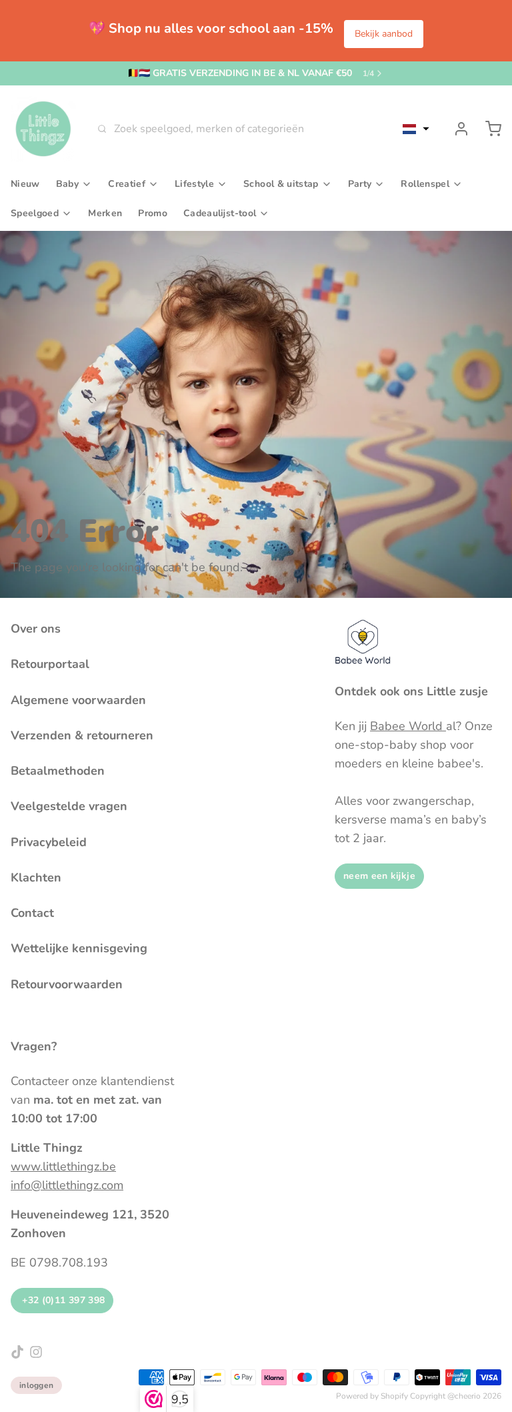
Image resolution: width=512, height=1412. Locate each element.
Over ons (36, 629)
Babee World (408, 726)
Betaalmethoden (58, 771)
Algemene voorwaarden (78, 700)
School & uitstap (281, 184)
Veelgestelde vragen (69, 806)
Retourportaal (50, 664)
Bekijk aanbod (384, 33)
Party (360, 184)
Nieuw (25, 184)
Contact (32, 913)
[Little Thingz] (43, 128)
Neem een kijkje (379, 875)
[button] (416, 129)
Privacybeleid (49, 842)
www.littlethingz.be (63, 1166)
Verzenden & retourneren (82, 735)
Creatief (126, 184)
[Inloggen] (456, 129)
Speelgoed (35, 213)
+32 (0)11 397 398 (62, 1300)
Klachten (36, 877)
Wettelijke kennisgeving (79, 948)
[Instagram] (36, 1352)
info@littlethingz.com (67, 1185)
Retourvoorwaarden (67, 984)
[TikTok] (17, 1352)
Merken (105, 213)
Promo (152, 213)
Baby (67, 184)
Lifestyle (194, 184)
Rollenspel (425, 184)
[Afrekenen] (488, 129)
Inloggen (36, 1385)
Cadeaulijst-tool (219, 213)
